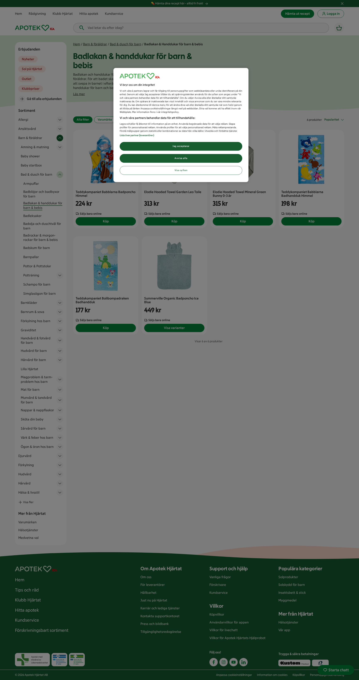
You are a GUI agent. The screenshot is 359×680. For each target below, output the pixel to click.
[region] (180, 125)
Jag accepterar (180, 146)
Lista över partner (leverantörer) (137, 135)
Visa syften (181, 170)
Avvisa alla (181, 158)
